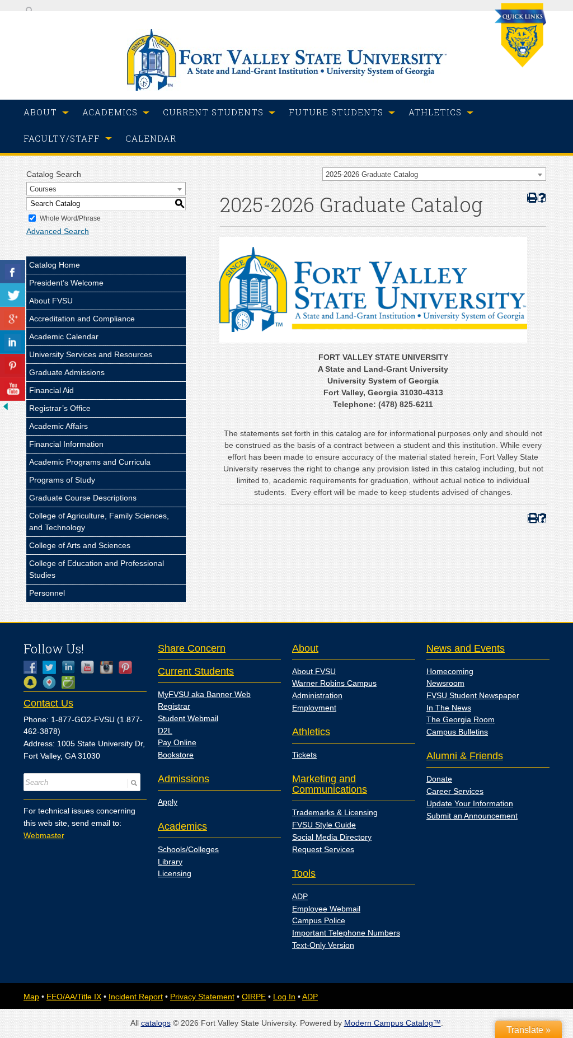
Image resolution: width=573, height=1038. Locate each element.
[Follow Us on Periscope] (52, 682)
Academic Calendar (63, 336)
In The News (448, 707)
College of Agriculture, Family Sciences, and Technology (99, 521)
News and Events (465, 648)
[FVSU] (287, 87)
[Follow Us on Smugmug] (71, 682)
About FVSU (51, 300)
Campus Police (318, 920)
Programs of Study (62, 479)
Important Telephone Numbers (346, 932)
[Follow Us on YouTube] (90, 667)
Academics (182, 826)
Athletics (311, 731)
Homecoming (449, 671)
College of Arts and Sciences (79, 545)
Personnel (47, 592)
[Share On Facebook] (12, 271)
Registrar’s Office (60, 408)
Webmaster (44, 835)
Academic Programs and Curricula (90, 461)
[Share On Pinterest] (12, 365)
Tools (304, 873)
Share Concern (192, 648)
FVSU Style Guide (324, 824)
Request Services (323, 849)
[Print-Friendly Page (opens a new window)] (531, 198)
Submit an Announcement (472, 815)
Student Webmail (188, 718)
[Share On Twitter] (12, 295)
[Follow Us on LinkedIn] (71, 667)
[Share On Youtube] (12, 389)
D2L (165, 730)
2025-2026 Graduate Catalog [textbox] (372, 174)
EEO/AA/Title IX (73, 996)
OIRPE (254, 996)
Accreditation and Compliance (82, 318)
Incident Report (136, 996)
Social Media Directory (332, 837)
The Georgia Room (460, 719)
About (305, 648)
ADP (300, 896)
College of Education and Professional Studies (96, 569)
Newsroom (445, 683)
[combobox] (434, 174)
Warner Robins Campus (334, 683)
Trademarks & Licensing (335, 812)
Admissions (183, 778)
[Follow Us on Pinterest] (128, 667)
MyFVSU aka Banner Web (204, 694)
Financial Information (66, 443)
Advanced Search (57, 231)
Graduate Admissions (67, 372)
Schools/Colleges (188, 849)
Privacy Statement (202, 996)
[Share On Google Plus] (12, 318)
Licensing (174, 873)
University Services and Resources (90, 354)
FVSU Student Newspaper (472, 695)
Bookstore (176, 754)
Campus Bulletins (457, 731)
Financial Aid (51, 390)
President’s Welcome (66, 282)
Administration (317, 695)
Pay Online (177, 742)
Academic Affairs (58, 426)
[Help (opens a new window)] (542, 198)
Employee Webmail (326, 908)
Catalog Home (54, 264)
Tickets (304, 754)
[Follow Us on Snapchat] (33, 682)
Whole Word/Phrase (70, 218)
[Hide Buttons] (5, 409)
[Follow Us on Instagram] (109, 667)
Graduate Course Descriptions (83, 497)
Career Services (454, 791)
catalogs (156, 1022)
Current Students (196, 671)
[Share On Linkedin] (12, 342)
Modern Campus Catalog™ (392, 1022)
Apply (167, 801)
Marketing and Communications (329, 784)
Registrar (174, 706)
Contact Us (48, 703)
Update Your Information (469, 803)
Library (170, 861)
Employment (314, 707)
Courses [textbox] (43, 189)
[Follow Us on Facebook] (33, 667)
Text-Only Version (323, 945)
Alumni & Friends (464, 755)
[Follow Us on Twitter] (52, 667)
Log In (284, 996)
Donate (439, 778)
